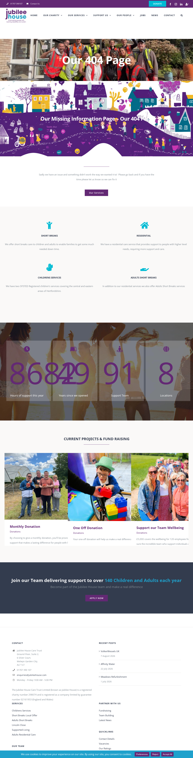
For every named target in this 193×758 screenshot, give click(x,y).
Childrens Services (21, 710)
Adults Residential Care (24, 734)
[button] (182, 15)
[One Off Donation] (112, 487)
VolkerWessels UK (110, 651)
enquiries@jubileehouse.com (31, 675)
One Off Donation (108, 487)
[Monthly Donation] (49, 486)
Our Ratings (105, 748)
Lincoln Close (19, 724)
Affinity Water (108, 663)
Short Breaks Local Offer (24, 715)
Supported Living (21, 729)
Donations (15, 531)
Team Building (106, 715)
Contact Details (106, 738)
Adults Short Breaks (22, 720)
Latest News (105, 720)
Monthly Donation (44, 486)
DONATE (157, 3)
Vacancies (104, 743)
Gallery (53, 486)
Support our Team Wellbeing (171, 487)
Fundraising (105, 710)
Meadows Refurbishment (114, 676)
